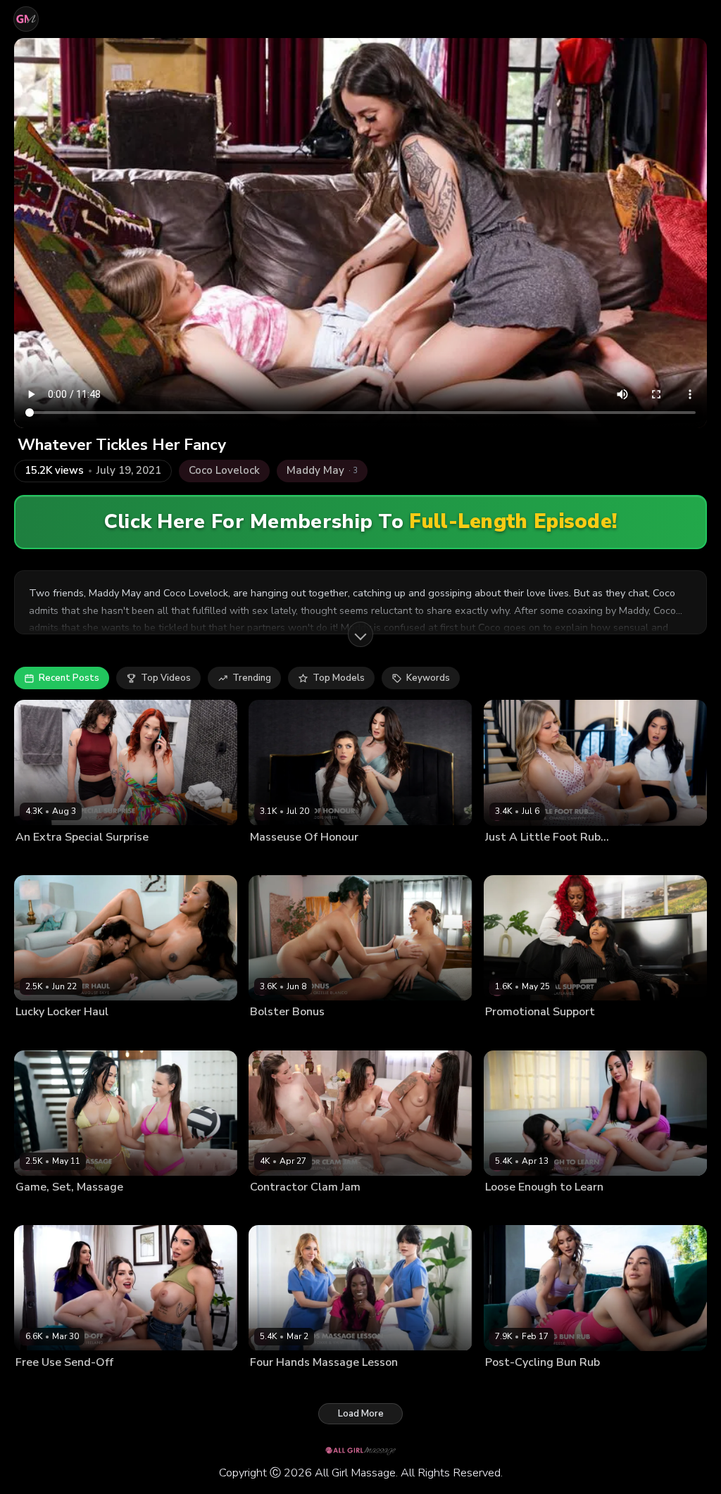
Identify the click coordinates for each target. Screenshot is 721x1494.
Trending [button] (251, 678)
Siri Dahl (33, 859)
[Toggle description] (360, 634)
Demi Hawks (324, 1385)
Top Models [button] (339, 678)
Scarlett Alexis (345, 1034)
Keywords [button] (428, 678)
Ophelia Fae (557, 1385)
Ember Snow (511, 1034)
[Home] (26, 19)
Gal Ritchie (272, 859)
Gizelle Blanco (280, 1034)
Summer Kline (581, 859)
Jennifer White (514, 1209)
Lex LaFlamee (569, 1034)
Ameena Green (46, 1034)
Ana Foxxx (272, 1385)
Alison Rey (37, 1209)
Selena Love (340, 1209)
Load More (361, 1413)
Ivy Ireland (36, 1385)
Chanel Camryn (516, 859)
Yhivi (364, 1385)
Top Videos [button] (166, 678)
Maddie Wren (326, 859)
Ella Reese (507, 1385)
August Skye (106, 1034)
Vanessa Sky (396, 1209)
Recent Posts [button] (69, 678)
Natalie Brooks (577, 1209)
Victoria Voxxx (85, 859)
